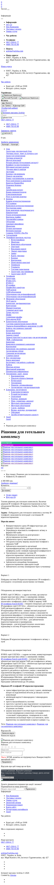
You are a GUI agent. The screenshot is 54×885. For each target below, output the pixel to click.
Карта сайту (11, 807)
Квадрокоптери (17, 376)
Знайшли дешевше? (9, 483)
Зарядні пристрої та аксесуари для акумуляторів (26, 337)
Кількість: (5, 485)
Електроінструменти (20, 392)
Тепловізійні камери (14, 219)
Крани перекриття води (16, 192)
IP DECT (10, 283)
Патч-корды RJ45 (13, 319)
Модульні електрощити (21, 403)
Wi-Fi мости (11, 301)
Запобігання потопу (14, 190)
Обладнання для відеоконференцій (21, 296)
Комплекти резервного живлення (20, 344)
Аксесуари (10, 278)
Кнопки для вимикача (15, 174)
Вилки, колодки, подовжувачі (24, 410)
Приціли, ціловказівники (22, 385)
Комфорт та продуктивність (18, 165)
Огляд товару (11, 495)
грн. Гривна (6, 106)
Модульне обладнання (20, 405)
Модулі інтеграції (13, 160)
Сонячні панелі (12, 356)
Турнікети (15, 267)
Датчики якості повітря (16, 169)
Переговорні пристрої (20, 262)
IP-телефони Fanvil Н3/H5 (12, 604)
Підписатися (30, 789)
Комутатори (11, 306)
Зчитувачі (15, 247)
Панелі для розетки (14, 176)
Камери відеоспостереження (18, 201)
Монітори (15, 242)
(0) (2, 468)
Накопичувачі (12, 212)
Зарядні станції (12, 335)
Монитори (10, 226)
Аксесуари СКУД (18, 274)
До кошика (6, 491)
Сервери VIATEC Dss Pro (17, 233)
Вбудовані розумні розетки (17, 167)
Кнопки (14, 258)
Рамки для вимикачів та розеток (19, 178)
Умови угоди (11, 31)
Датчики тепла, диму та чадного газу (22, 153)
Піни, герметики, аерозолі (22, 401)
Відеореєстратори (13, 231)
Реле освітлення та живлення (18, 181)
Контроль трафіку (13, 217)
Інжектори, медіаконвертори (18, 303)
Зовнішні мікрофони (15, 224)
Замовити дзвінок (8, 131)
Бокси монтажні (13, 360)
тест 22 (9, 24)
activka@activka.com (14, 51)
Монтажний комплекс (15, 369)
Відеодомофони (18, 240)
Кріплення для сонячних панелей (20, 349)
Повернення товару (14, 805)
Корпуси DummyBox (15, 183)
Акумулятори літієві (14, 351)
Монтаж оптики (13, 367)
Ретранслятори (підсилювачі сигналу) (22, 162)
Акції (8, 419)
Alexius (13, 875)
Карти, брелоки (17, 256)
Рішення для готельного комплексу (21, 724)
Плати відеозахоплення (16, 215)
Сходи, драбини (18, 408)
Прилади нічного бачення (22, 378)
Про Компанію (12, 27)
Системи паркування (20, 269)
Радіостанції (16, 380)
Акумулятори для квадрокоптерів (25, 387)
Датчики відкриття (14, 158)
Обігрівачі (15, 412)
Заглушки (10, 172)
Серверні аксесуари (14, 310)
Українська (34, 98)
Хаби (8, 187)
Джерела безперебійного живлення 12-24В (24, 326)
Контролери (16, 260)
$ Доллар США (18, 106)
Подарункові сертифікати (17, 809)
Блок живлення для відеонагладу (20, 210)
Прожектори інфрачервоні (17, 371)
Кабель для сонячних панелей (19, 328)
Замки (13, 253)
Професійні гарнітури (15, 287)
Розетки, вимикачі (19, 399)
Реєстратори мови (13, 208)
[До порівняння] (5, 470)
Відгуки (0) (11, 497)
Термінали (15, 265)
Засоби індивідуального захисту (25, 415)
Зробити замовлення (10, 142)
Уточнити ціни (7, 777)
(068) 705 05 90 (12, 44)
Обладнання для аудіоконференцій (21, 294)
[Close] (2, 738)
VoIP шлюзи (11, 290)
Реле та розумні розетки (16, 197)
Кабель (9, 365)
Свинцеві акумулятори (16, 353)
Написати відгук (8, 733)
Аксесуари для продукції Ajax (19, 151)
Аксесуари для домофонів (22, 271)
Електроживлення (14, 194)
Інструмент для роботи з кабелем (20, 362)
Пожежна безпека (13, 185)
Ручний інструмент (19, 394)
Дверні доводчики (19, 251)
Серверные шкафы (14, 317)
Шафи (8, 315)
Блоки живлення (13, 333)
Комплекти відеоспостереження (19, 206)
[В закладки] (2, 470)
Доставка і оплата (13, 29)
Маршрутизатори (13, 308)
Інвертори (10, 342)
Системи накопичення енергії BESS (21, 324)
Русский (13, 98)
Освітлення (16, 396)
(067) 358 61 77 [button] (7, 842)
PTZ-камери (11, 203)
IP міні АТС (11, 281)
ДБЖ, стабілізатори (14, 340)
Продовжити (6, 762)
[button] (6, 66)
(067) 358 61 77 (12, 42)
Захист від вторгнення (15, 156)
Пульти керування (14, 228)
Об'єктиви (10, 222)
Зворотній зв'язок (13, 802)
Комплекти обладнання (21, 244)
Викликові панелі (18, 249)
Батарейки (10, 331)
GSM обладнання (13, 292)
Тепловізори (16, 383)
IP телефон (10, 285)
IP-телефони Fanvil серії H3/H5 (14, 659)
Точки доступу (12, 312)
